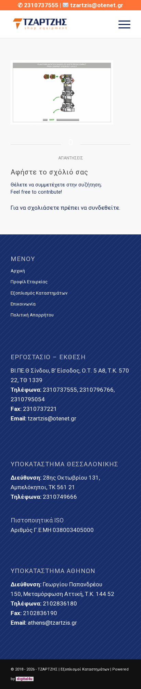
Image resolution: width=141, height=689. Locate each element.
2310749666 (60, 496)
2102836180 (60, 603)
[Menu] (121, 24)
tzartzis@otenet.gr (96, 5)
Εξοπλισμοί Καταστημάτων (85, 669)
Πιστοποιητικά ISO (37, 520)
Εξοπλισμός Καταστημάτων (39, 293)
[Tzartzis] (58, 24)
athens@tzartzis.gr (52, 622)
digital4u (25, 679)
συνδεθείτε (103, 207)
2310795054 (28, 399)
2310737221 (40, 408)
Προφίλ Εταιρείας (29, 281)
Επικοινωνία (23, 304)
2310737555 (42, 5)
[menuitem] (121, 24)
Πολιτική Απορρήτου (32, 314)
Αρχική (18, 270)
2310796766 (96, 389)
